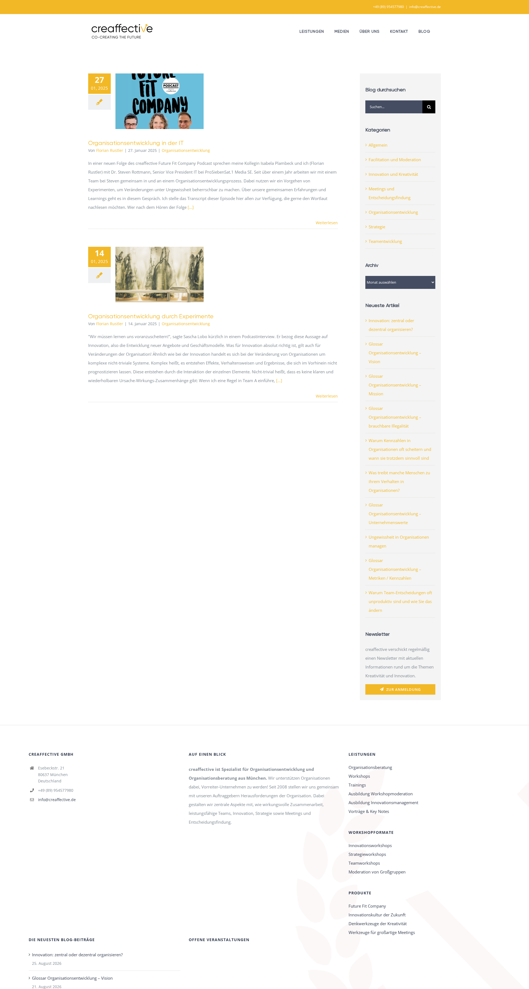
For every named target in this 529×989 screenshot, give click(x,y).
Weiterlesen (327, 222)
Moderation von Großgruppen (377, 872)
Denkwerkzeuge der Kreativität (378, 923)
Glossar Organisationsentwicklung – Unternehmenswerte (395, 513)
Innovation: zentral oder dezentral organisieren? (77, 954)
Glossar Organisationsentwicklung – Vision (395, 352)
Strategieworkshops (367, 854)
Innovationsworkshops (370, 845)
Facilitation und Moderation (395, 159)
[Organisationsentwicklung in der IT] (159, 101)
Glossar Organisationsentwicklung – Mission (395, 384)
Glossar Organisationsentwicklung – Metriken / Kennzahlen (395, 569)
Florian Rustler (109, 150)
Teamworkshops (364, 863)
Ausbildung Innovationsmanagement (383, 802)
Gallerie (167, 101)
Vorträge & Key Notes (369, 811)
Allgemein (378, 145)
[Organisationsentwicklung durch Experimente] (159, 274)
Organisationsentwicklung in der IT (151, 101)
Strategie (377, 226)
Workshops (359, 776)
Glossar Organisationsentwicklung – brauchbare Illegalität (395, 417)
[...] (191, 207)
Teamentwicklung (385, 241)
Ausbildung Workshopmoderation (381, 793)
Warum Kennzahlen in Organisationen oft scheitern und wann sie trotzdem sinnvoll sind (400, 449)
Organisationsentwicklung (186, 150)
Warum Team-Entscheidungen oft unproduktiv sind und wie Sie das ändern (400, 601)
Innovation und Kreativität (393, 174)
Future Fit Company (367, 906)
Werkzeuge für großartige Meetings (382, 932)
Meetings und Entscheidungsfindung (390, 193)
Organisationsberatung (370, 767)
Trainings (357, 785)
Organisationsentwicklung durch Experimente (151, 275)
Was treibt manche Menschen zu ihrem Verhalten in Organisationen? (399, 481)
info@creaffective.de (425, 6)
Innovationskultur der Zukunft (377, 914)
